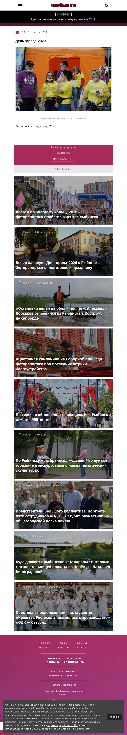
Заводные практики (52, 485)
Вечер (69, 675)
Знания (82, 647)
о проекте (53, 658)
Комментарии (63, 168)
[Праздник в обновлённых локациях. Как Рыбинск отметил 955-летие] (63, 426)
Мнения (41, 434)
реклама (53, 662)
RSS (76, 675)
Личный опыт (45, 282)
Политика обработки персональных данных (63, 693)
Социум (82, 643)
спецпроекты (74, 662)
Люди (63, 643)
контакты (79, 118)
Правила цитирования (63, 685)
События (45, 384)
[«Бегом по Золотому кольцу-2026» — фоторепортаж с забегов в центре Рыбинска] (63, 223)
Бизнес (63, 647)
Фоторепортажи (51, 181)
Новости (45, 643)
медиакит (67, 118)
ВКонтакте (71, 671)
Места (43, 647)
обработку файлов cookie (62, 725)
